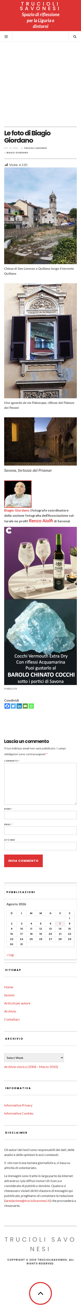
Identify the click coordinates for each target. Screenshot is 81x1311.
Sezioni (9, 995)
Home (8, 987)
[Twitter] (13, 706)
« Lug (10, 955)
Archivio (10, 1011)
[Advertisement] (40, 83)
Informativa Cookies (18, 1113)
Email (8, 824)
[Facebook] (7, 706)
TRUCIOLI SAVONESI (40, 6)
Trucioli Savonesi (35, 148)
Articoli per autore (17, 1003)
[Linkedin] (19, 706)
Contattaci (12, 1019)
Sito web (9, 840)
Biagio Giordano (17, 153)
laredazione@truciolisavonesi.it (27, 1201)
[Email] (25, 706)
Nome (8, 809)
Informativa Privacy (18, 1105)
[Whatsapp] (31, 706)
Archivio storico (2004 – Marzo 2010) (31, 1067)
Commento (12, 761)
